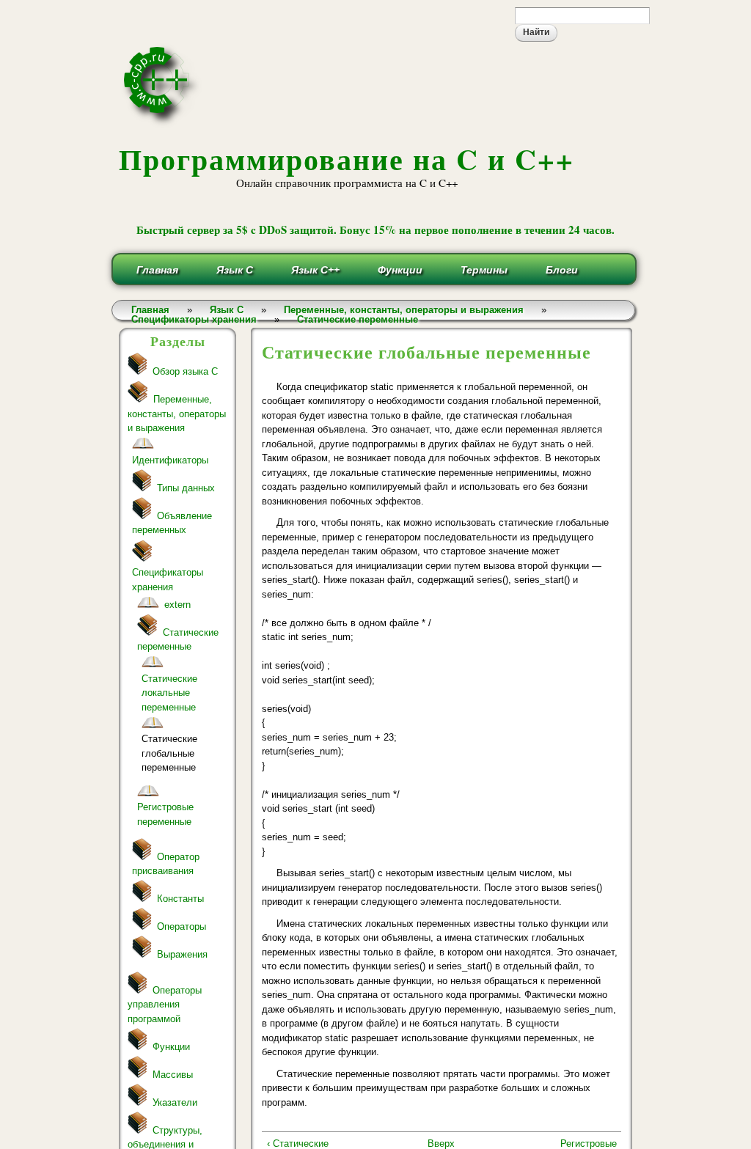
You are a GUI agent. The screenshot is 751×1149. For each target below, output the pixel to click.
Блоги (562, 270)
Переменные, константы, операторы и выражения (177, 413)
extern (177, 604)
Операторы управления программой (165, 1004)
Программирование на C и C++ (346, 158)
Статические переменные (357, 319)
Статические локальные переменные (169, 693)
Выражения (182, 954)
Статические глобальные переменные (169, 753)
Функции (400, 270)
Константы (180, 898)
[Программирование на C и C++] (162, 122)
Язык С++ (315, 270)
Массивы (173, 1074)
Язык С (234, 270)
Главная (157, 270)
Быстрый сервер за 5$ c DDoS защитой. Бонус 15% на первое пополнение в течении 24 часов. (375, 229)
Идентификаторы (170, 460)
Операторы (181, 926)
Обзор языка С (185, 371)
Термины (484, 270)
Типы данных (186, 487)
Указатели (175, 1102)
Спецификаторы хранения (194, 319)
